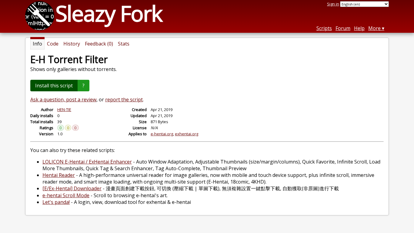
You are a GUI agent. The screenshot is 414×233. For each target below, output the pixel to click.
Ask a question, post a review (63, 99)
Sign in (333, 4)
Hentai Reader (58, 175)
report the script (124, 99)
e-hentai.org (162, 134)
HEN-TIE (64, 109)
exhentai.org (186, 134)
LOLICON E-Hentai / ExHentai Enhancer (87, 161)
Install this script (54, 85)
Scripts (324, 28)
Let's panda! (56, 202)
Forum (343, 28)
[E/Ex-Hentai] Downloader (72, 188)
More (374, 28)
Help (359, 28)
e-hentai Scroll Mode (65, 195)
